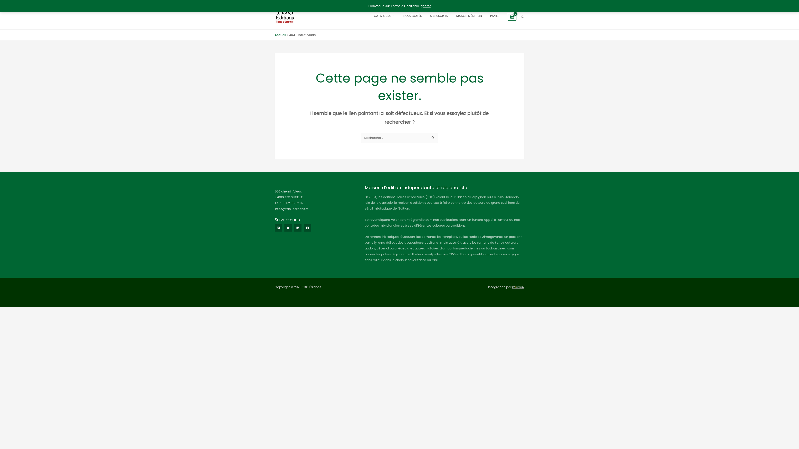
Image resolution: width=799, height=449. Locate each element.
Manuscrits (439, 16)
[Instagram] (278, 228)
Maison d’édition (469, 16)
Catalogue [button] (382, 16)
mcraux (518, 287)
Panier (494, 16)
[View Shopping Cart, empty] (512, 17)
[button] (522, 17)
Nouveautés (412, 16)
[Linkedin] (297, 228)
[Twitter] (288, 228)
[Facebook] (307, 228)
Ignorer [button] (425, 6)
